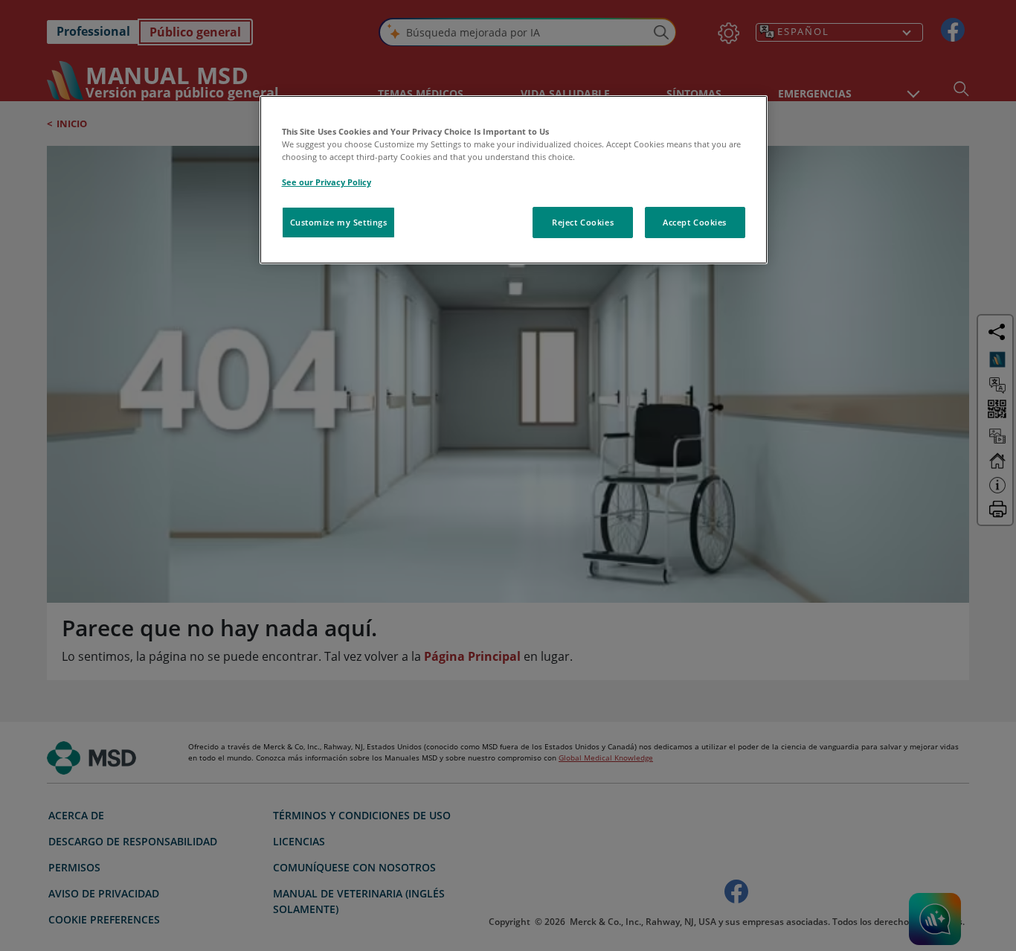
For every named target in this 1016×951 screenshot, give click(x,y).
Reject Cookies (583, 222)
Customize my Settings (339, 222)
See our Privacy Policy (326, 182)
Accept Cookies (695, 222)
